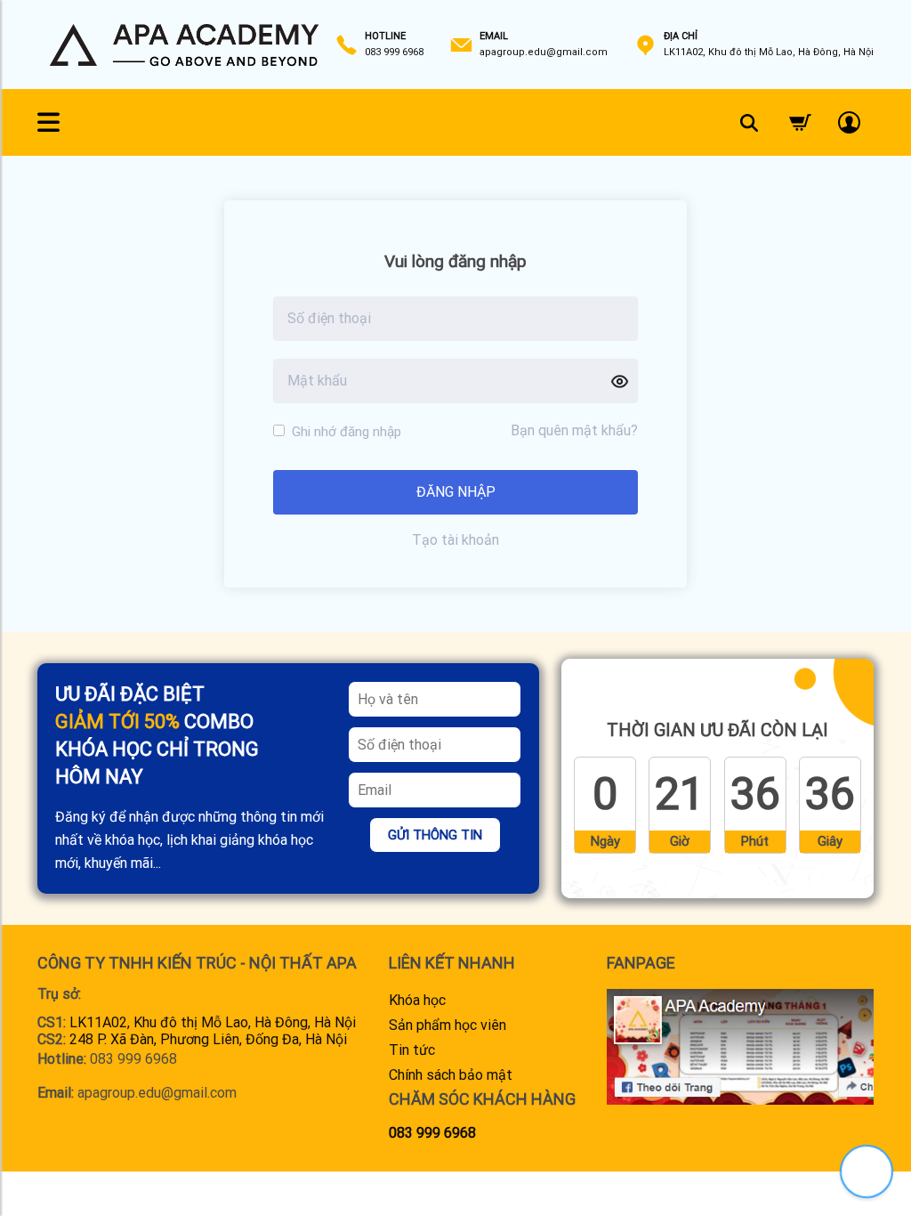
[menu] (48, 123)
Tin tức (412, 1050)
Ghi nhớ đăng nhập (344, 432)
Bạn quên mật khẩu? (574, 430)
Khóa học (417, 1000)
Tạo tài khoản (455, 539)
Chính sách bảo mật (450, 1074)
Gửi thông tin (435, 835)
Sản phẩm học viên (447, 1025)
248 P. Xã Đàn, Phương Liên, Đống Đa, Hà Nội (208, 1039)
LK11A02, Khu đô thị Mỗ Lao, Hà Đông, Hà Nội (212, 1022)
